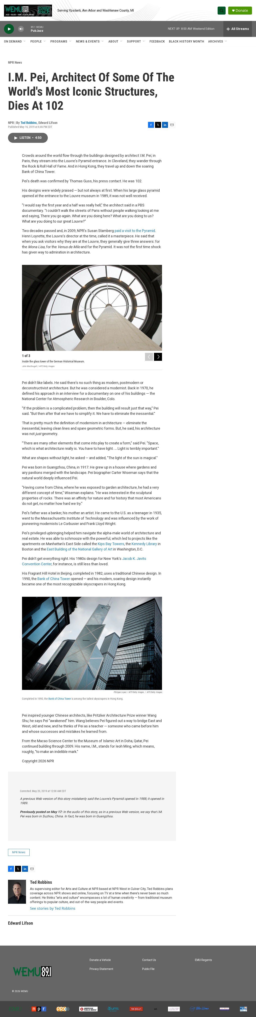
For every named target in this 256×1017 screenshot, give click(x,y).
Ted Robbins (29, 123)
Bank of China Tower (53, 579)
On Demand (13, 41)
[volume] (21, 29)
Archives (215, 41)
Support (134, 41)
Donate (242, 10)
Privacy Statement (101, 969)
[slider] (27, 29)
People (36, 41)
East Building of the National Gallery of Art (79, 549)
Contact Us (149, 960)
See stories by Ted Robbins (52, 908)
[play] (9, 29)
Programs (58, 41)
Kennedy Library (144, 544)
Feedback (157, 41)
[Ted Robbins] (17, 892)
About (113, 41)
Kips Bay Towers (111, 544)
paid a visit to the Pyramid (135, 231)
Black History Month (186, 41)
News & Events (88, 41)
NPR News (15, 62)
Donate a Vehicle (100, 960)
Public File (148, 969)
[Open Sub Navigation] (24, 41)
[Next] (158, 357)
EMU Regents (203, 960)
